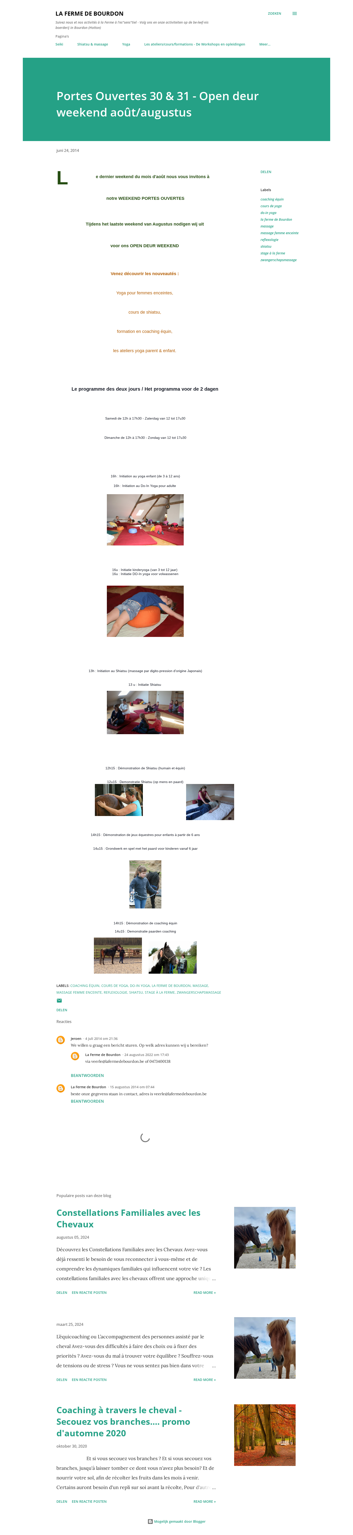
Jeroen (76, 1038)
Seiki (59, 44)
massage (267, 226)
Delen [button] (266, 171)
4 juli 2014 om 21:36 (101, 1038)
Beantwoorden (87, 1075)
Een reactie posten (89, 1292)
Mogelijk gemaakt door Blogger (179, 1521)
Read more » (205, 1292)
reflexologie (269, 239)
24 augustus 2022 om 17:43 (146, 1054)
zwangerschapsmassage (279, 260)
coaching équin (272, 199)
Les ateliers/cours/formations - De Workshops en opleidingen (194, 44)
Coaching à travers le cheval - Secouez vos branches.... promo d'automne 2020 (123, 1421)
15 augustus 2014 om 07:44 (132, 1087)
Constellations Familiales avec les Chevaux (128, 1218)
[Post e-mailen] (59, 1002)
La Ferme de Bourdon (89, 13)
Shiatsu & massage (92, 44)
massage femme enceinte (279, 233)
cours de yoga (271, 206)
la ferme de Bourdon (276, 219)
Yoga (126, 44)
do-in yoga (268, 212)
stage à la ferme (273, 253)
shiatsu (266, 246)
